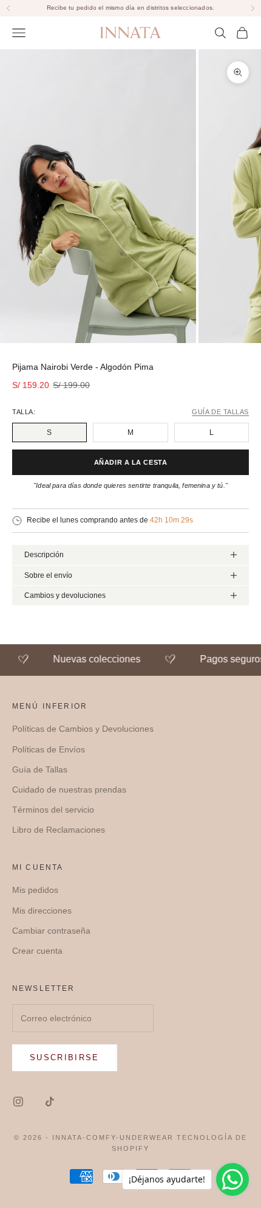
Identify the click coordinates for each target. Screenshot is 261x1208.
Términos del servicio (53, 809)
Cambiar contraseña (51, 931)
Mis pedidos (35, 890)
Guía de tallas (220, 412)
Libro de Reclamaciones (58, 830)
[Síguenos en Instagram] (18, 1101)
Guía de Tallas (39, 769)
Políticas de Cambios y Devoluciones (83, 729)
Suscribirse (65, 1057)
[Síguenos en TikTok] (50, 1101)
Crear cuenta (37, 951)
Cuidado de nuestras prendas (69, 789)
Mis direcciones (42, 910)
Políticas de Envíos (48, 749)
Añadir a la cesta (130, 462)
